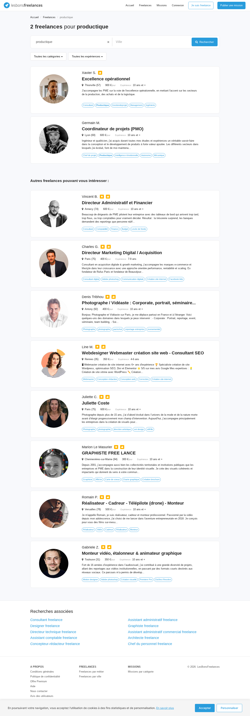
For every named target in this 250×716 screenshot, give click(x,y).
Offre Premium (38, 681)
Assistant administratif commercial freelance (162, 632)
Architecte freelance (143, 638)
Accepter (205, 708)
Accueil (130, 5)
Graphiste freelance (143, 626)
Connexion (178, 5)
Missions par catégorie (141, 671)
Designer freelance (45, 626)
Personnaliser (229, 708)
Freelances (145, 5)
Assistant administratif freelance (153, 620)
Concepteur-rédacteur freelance (55, 644)
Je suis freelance (201, 5)
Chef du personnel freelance (150, 644)
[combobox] (69, 42)
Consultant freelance (46, 620)
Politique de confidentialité (45, 676)
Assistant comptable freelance (53, 638)
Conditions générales (42, 671)
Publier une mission (231, 5)
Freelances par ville (90, 676)
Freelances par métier (91, 671)
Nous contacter (38, 691)
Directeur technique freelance (53, 632)
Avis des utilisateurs (41, 696)
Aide (32, 686)
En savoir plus (165, 708)
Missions (162, 5)
